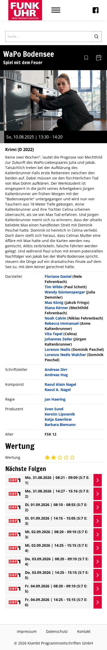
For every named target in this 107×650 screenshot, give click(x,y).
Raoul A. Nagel (58, 389)
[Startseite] (25, 10)
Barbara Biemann (60, 424)
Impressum (27, 631)
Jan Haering (55, 399)
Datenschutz (57, 631)
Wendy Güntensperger (65, 292)
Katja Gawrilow (58, 419)
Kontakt (83, 631)
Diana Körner (56, 307)
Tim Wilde (54, 286)
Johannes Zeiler (58, 338)
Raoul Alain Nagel (60, 384)
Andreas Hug (56, 374)
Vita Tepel (53, 333)
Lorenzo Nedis (57, 349)
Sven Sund (54, 408)
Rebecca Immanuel (62, 323)
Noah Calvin (55, 318)
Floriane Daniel (58, 276)
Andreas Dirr (56, 369)
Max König (54, 302)
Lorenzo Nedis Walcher (65, 354)
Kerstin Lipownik (60, 414)
